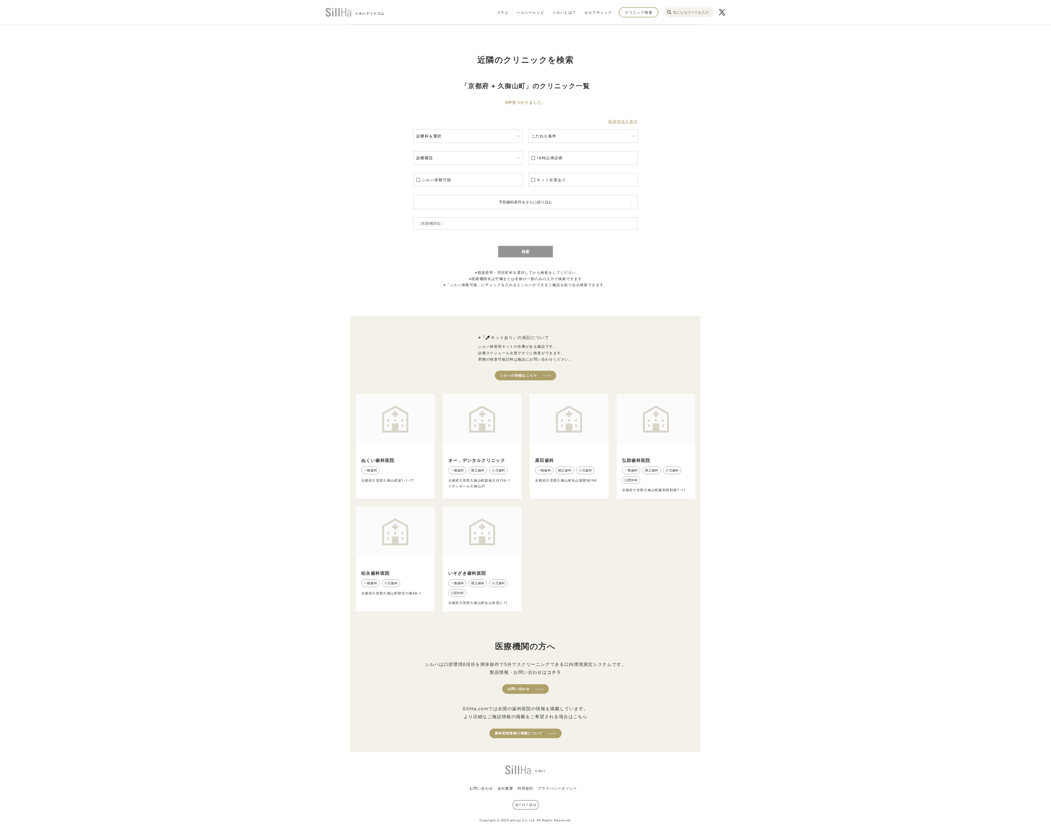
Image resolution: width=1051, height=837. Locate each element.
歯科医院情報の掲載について (518, 733)
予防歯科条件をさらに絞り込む (525, 202)
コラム (503, 12)
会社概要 (505, 788)
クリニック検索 (638, 12)
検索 (525, 251)
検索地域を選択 (623, 121)
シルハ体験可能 (436, 179)
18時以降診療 (550, 158)
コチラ (554, 672)
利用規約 (525, 788)
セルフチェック (598, 12)
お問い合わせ (519, 689)
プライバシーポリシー (557, 788)
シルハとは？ (564, 12)
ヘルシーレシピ (530, 12)
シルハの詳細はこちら (518, 375)
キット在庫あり (551, 179)
